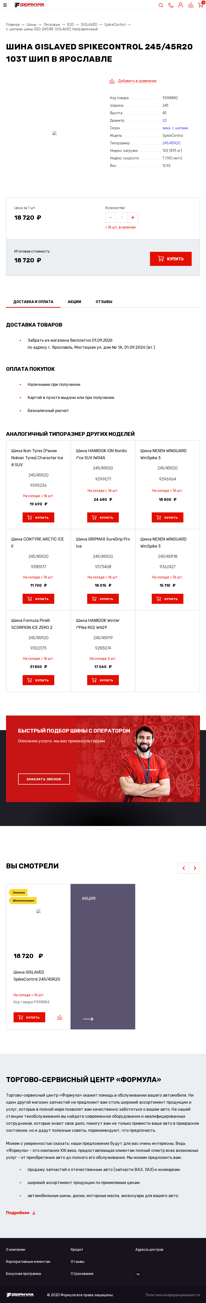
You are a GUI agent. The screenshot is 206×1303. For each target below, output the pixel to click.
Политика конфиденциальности (173, 1295)
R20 (70, 25)
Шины (31, 25)
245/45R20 (171, 143)
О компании (15, 1250)
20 (165, 121)
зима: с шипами (175, 128)
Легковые (51, 25)
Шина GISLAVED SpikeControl (37, 976)
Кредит (77, 1250)
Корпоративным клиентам (28, 1262)
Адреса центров (149, 1250)
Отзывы (77, 1262)
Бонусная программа (23, 1274)
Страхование (82, 1274)
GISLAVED (89, 25)
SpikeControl (114, 25)
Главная (13, 25)
